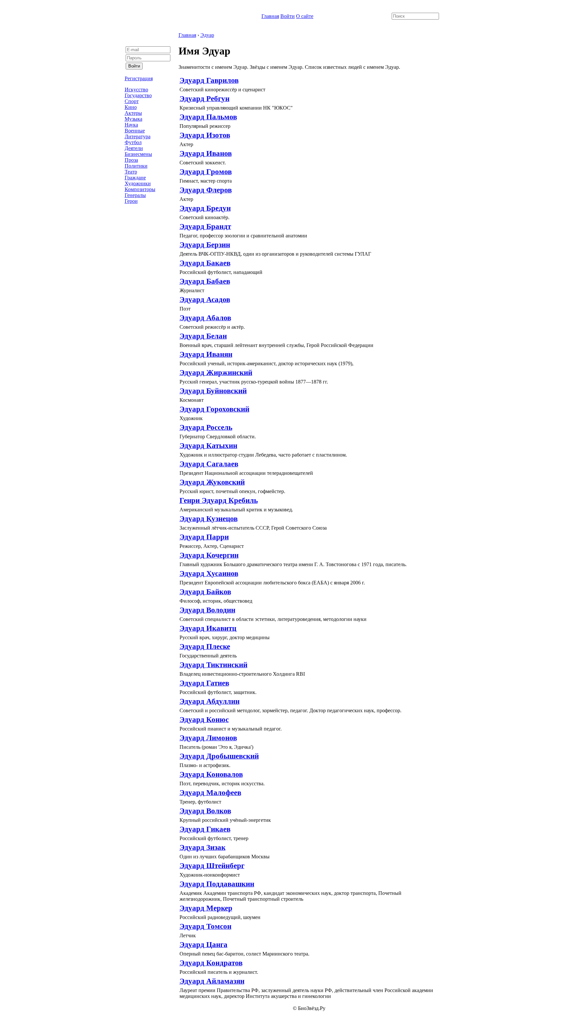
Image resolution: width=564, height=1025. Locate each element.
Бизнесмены (138, 154)
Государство (138, 95)
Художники (138, 183)
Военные (135, 130)
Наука (131, 125)
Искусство (136, 89)
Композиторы (140, 189)
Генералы (135, 195)
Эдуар (207, 35)
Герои (131, 201)
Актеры (133, 113)
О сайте (304, 16)
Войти (287, 16)
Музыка (133, 119)
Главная (270, 16)
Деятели (134, 148)
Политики (136, 166)
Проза (131, 160)
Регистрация (139, 78)
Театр (131, 171)
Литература (137, 136)
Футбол (133, 142)
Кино (131, 107)
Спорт (132, 101)
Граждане (135, 177)
